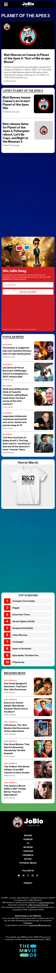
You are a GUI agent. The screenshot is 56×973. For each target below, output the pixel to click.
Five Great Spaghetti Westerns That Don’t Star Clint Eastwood (15, 686)
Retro (28, 859)
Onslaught (17, 641)
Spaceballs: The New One (25, 655)
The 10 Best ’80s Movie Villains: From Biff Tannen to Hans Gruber (17, 769)
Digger (16, 607)
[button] (6, 4)
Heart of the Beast (21, 648)
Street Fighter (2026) (23, 621)
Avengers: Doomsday (23, 601)
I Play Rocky (18, 662)
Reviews (28, 847)
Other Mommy (19, 635)
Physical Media (28, 863)
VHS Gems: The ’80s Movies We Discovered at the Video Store (16, 728)
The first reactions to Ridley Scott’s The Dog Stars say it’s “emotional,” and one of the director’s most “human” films (17, 443)
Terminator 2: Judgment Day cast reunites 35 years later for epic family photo (17, 350)
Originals (28, 855)
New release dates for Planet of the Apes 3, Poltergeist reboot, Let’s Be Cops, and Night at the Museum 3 (16, 132)
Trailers (28, 851)
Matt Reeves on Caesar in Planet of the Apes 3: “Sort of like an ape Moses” (27, 58)
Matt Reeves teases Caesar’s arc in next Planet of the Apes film (17, 103)
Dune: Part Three (21, 614)
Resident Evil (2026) (22, 628)
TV (28, 843)
